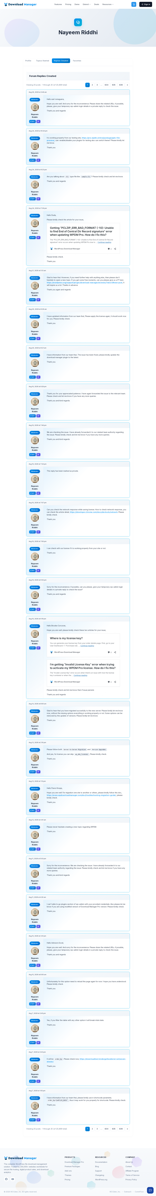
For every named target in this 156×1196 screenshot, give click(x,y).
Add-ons (68, 1171)
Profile (28, 61)
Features (58, 4)
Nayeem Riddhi (35, 115)
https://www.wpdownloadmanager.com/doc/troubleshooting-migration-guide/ (81, 795)
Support (98, 1171)
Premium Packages (72, 1166)
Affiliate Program (132, 1171)
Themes (68, 1175)
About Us (129, 1162)
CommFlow (139, 1192)
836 (121, 85)
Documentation (101, 1162)
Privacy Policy (131, 1180)
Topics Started (42, 61)
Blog (97, 1166)
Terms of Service (132, 1175)
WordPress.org (101, 1180)
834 (106, 85)
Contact (129, 1166)
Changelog (99, 1175)
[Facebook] (6, 1179)
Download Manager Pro (74, 1162)
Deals (96, 4)
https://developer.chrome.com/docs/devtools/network (94, 512)
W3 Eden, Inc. (115, 1192)
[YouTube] (12, 1179)
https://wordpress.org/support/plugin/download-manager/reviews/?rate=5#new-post (84, 283)
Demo (77, 4)
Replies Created (61, 61)
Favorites (77, 61)
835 (114, 85)
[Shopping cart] (133, 4)
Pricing (68, 4)
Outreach (127, 1192)
